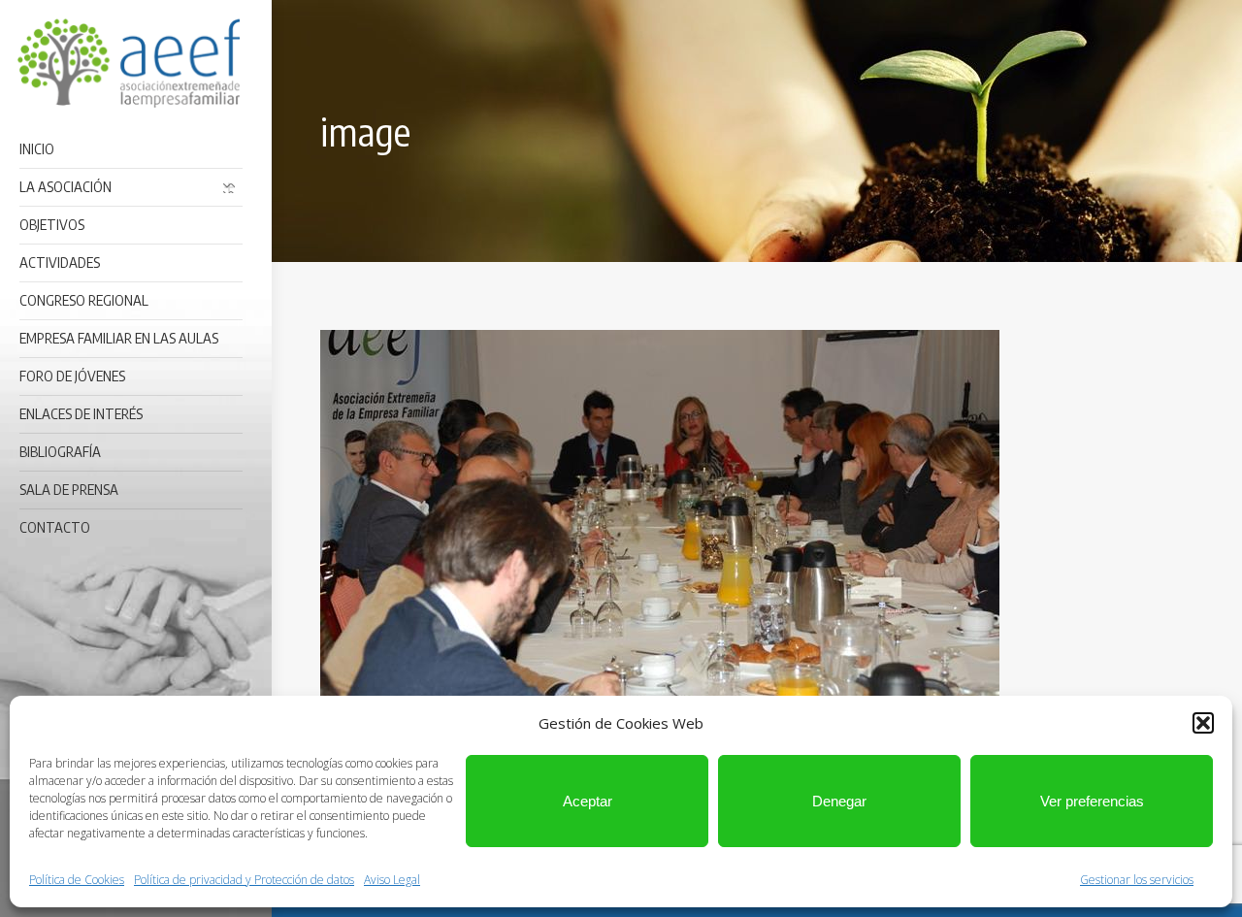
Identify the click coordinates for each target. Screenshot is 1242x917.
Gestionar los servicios (1136, 879)
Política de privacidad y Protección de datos (244, 879)
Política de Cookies (76, 879)
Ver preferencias (1092, 801)
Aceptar (587, 801)
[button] (1203, 723)
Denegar (839, 801)
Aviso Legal (392, 879)
